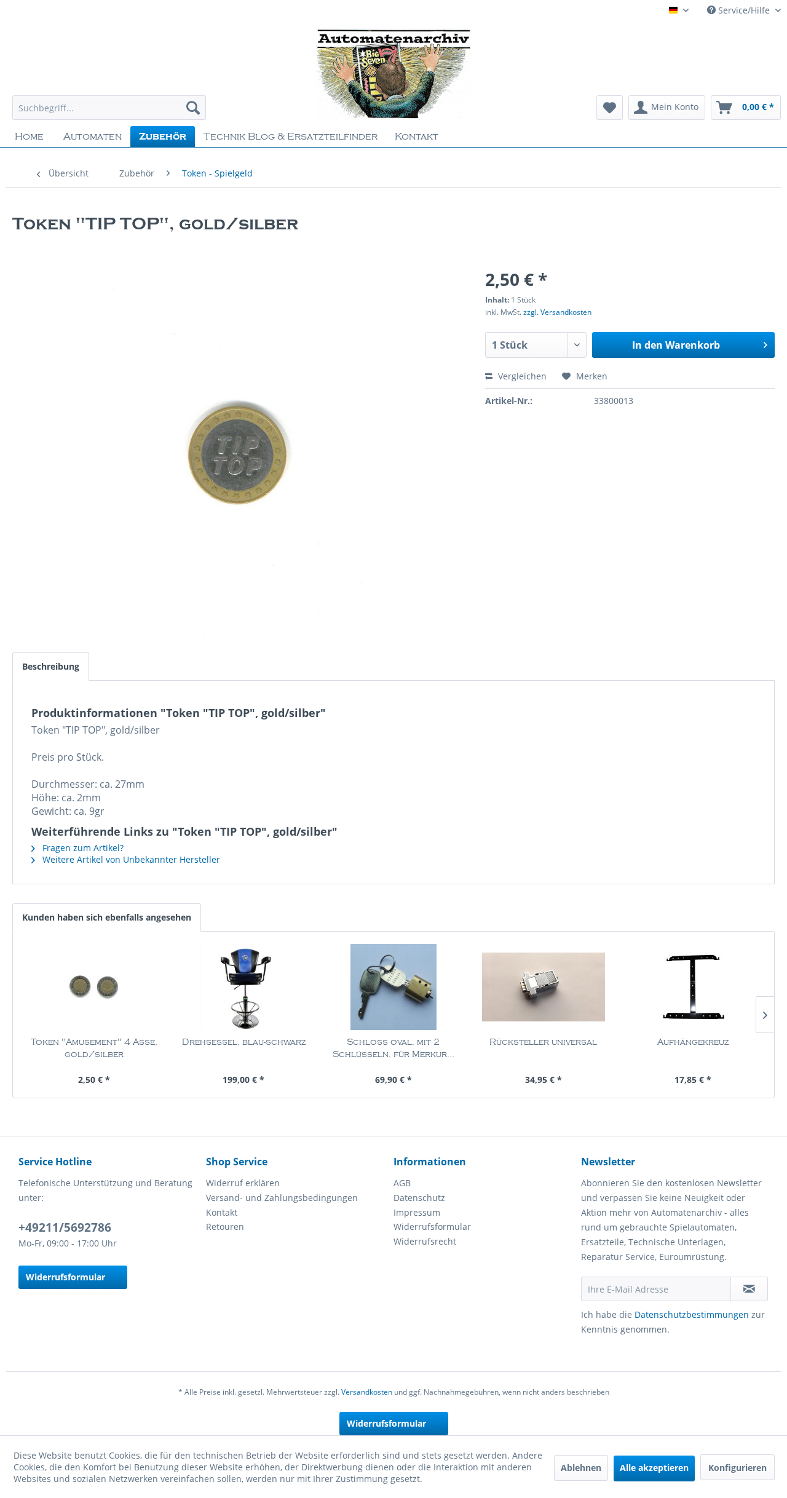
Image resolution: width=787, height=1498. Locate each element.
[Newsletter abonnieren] (749, 1289)
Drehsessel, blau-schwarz (244, 1042)
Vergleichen (521, 376)
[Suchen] (193, 107)
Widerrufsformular (65, 1277)
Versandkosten (366, 1392)
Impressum (417, 1212)
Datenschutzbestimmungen (692, 1314)
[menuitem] (109, 107)
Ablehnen (581, 1467)
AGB (402, 1183)
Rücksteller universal (543, 1042)
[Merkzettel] (609, 107)
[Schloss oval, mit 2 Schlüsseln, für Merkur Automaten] (393, 987)
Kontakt (221, 1212)
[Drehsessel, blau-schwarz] (244, 987)
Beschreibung (50, 666)
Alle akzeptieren (654, 1467)
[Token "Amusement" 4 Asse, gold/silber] (94, 987)
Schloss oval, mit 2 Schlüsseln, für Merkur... (393, 1048)
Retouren (225, 1226)
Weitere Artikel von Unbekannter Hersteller (130, 859)
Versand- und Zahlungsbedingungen (282, 1197)
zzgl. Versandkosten (557, 312)
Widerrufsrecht (425, 1241)
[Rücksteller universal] (543, 987)
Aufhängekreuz (693, 1042)
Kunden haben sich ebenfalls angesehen (106, 917)
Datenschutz (419, 1197)
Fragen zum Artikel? (82, 848)
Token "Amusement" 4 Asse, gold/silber (94, 1048)
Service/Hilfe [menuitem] (744, 10)
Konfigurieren (737, 1467)
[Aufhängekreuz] (693, 987)
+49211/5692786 (64, 1227)
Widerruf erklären (243, 1183)
